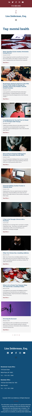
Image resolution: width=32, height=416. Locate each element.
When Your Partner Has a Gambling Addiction (16, 253)
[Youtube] (22, 2)
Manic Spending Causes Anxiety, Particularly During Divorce (16, 52)
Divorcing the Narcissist (10, 318)
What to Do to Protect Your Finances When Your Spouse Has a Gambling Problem (15, 285)
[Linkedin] (8, 353)
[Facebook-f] (16, 2)
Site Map (16, 401)
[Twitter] (12, 2)
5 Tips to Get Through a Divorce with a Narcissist (14, 220)
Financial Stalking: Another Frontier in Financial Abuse (14, 186)
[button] (16, 20)
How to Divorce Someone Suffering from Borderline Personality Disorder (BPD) (14, 154)
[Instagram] (19, 2)
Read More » (6, 62)
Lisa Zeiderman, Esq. (16, 16)
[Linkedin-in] (9, 2)
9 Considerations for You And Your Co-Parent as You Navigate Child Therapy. (15, 120)
